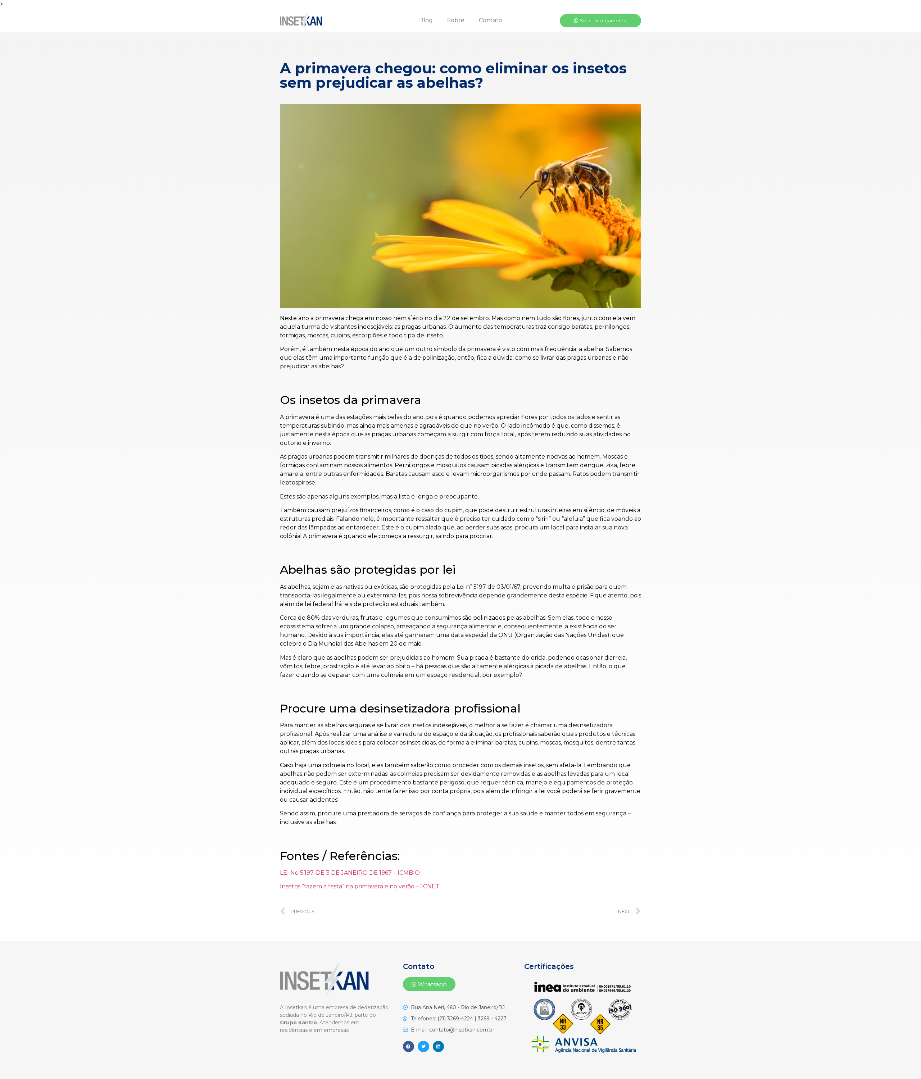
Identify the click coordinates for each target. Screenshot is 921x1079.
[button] (600, 20)
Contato (490, 20)
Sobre (455, 20)
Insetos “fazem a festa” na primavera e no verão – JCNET (360, 886)
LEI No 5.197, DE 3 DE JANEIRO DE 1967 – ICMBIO (350, 872)
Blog (426, 20)
